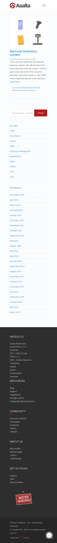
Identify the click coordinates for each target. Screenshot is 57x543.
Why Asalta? (15, 448)
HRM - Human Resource (21, 360)
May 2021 (14, 240)
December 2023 (17, 195)
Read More (15, 81)
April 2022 (14, 200)
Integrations (15, 394)
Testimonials (15, 458)
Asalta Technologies (31, 530)
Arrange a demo (17, 398)
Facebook (14, 425)
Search (41, 113)
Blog (12, 388)
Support (13, 391)
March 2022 (15, 205)
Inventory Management (20, 151)
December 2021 (17, 220)
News (12, 161)
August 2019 (15, 271)
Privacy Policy (37, 522)
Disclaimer (14, 526)
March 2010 (15, 312)
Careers (13, 455)
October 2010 (16, 302)
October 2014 (16, 281)
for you (26, 538)
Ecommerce (15, 136)
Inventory (14, 350)
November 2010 (17, 297)
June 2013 (14, 291)
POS (12, 171)
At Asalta (14, 125)
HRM (12, 146)
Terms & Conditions (17, 522)
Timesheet (14, 363)
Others (13, 166)
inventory (31, 90)
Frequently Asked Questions (22, 401)
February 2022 (16, 210)
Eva (20, 59)
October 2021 (16, 230)
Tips (12, 176)
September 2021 (17, 235)
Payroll (13, 366)
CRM (12, 131)
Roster (13, 370)
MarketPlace (15, 156)
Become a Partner (18, 418)
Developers (15, 421)
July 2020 (14, 251)
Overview (14, 376)
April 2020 (14, 256)
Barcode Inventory (24, 87)
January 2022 (15, 215)
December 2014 (17, 276)
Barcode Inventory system (23, 53)
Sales (12, 479)
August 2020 (15, 246)
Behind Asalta (16, 452)
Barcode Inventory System (26, 88)
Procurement (16, 373)
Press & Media (16, 482)
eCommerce (18, 346)
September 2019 (17, 266)
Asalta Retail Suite (18, 343)
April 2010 (14, 307)
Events (13, 141)
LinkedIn (13, 431)
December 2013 (17, 286)
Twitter (13, 428)
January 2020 (15, 261)
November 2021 (17, 225)
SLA (28, 522)
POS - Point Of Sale (18, 353)
